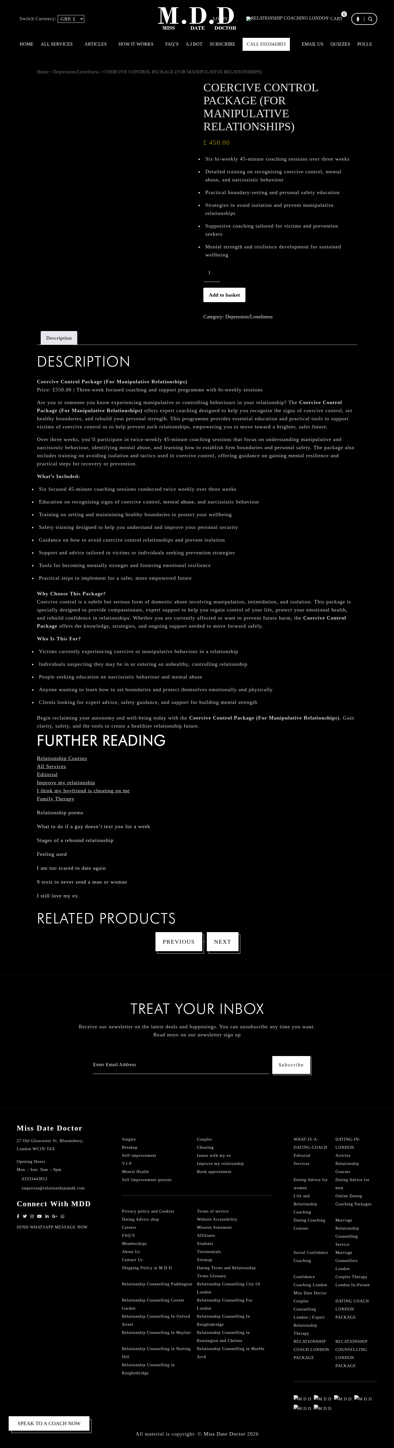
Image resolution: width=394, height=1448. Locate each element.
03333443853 (34, 1179)
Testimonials (209, 1252)
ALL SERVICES (57, 44)
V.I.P (127, 1163)
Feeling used (52, 854)
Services (301, 1163)
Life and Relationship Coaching (305, 1204)
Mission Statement (214, 1227)
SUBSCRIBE (222, 44)
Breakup (130, 1147)
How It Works (137, 44)
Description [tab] (59, 338)
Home (26, 44)
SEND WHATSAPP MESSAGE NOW (52, 1227)
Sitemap (204, 1260)
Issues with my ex (214, 1155)
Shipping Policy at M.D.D (147, 1268)
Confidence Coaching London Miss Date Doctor (310, 1285)
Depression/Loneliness (76, 72)
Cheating (205, 1147)
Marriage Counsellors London (346, 1260)
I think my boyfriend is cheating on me (83, 790)
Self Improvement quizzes (147, 1180)
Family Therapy (55, 799)
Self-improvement (139, 1155)
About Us (131, 1252)
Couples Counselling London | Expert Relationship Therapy (309, 1317)
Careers (129, 1227)
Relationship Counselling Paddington (157, 1284)
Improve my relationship (66, 782)
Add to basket (224, 295)
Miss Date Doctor (224, 1434)
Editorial (47, 774)
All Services (51, 766)
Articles (342, 1155)
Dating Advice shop (140, 1219)
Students (205, 1243)
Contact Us (132, 1260)
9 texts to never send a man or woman (82, 882)
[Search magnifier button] (372, 30)
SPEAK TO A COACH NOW (49, 1423)
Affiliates (206, 1235)
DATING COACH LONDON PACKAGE (352, 1309)
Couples (204, 1139)
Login (220, 18)
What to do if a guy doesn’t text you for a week (93, 826)
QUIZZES (340, 44)
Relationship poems (60, 812)
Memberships (134, 1243)
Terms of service (213, 1211)
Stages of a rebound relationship (75, 840)
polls (364, 44)
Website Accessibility (217, 1219)
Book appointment (214, 1172)
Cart (336, 18)
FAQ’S (172, 44)
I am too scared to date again (71, 868)
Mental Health (135, 1172)
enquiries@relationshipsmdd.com (53, 1188)
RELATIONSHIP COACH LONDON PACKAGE (311, 1349)
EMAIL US (312, 44)
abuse (187, 502)
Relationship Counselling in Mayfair (156, 1332)
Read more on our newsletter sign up (197, 1035)
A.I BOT (194, 44)
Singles (129, 1139)
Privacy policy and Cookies (148, 1211)
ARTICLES (96, 44)
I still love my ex (57, 896)
